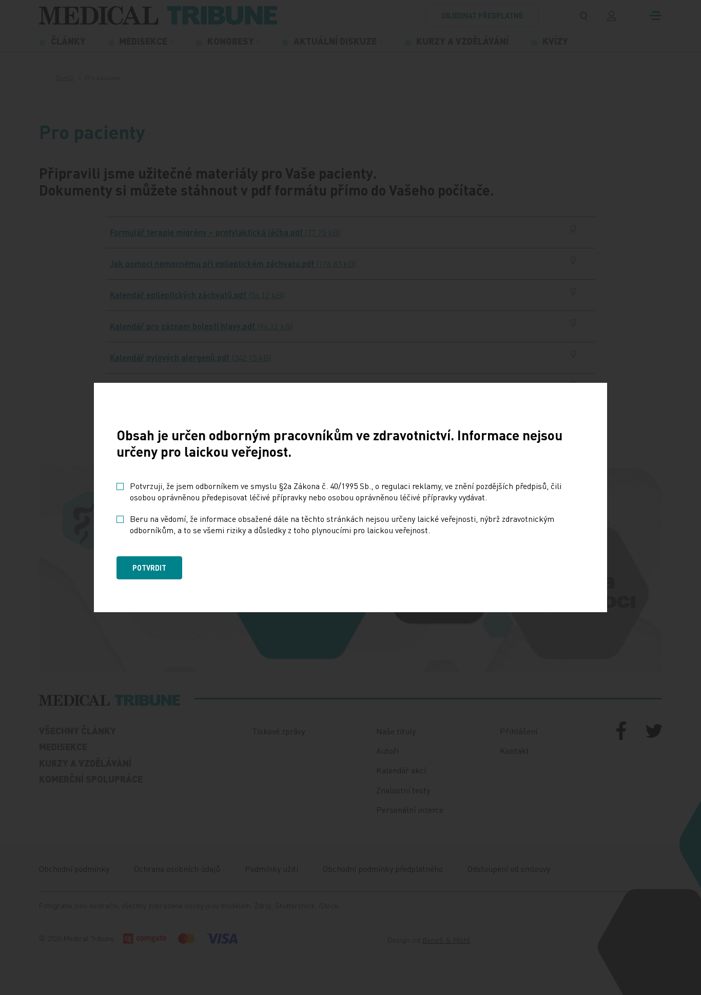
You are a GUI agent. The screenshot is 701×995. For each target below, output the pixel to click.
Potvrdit (149, 567)
